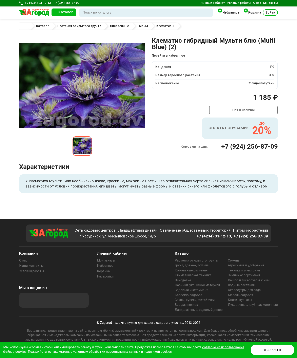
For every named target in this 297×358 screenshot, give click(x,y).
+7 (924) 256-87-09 (66, 3)
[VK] (59, 300)
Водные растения (241, 285)
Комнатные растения (191, 270)
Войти (270, 12)
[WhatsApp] (70, 300)
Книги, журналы (240, 300)
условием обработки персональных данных (106, 352)
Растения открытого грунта (196, 260)
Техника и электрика (244, 270)
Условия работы (239, 3)
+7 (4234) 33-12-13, (38, 3)
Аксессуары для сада (244, 290)
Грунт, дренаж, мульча (192, 265)
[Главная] (25, 26)
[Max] (26, 300)
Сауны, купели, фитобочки (195, 300)
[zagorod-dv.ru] (34, 12)
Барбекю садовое (188, 295)
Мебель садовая (240, 295)
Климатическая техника (193, 275)
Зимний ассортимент (244, 275)
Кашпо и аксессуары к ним (249, 280)
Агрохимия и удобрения (246, 265)
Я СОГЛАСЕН (272, 350)
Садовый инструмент (191, 290)
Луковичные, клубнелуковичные (253, 305)
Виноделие (183, 280)
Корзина (103, 271)
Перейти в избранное (168, 55)
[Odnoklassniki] (48, 300)
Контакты (270, 3)
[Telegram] (81, 300)
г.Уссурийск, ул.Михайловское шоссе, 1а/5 (118, 236)
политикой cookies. (158, 352)
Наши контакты (31, 266)
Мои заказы (106, 260)
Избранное (105, 266)
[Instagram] (37, 300)
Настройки (105, 276)
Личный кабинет (213, 3)
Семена (233, 260)
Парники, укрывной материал (197, 285)
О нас (257, 3)
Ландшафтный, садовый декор (199, 310)
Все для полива (186, 305)
